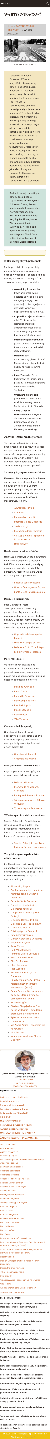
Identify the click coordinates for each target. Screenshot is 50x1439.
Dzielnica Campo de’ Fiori (27, 642)
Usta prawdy (21, 544)
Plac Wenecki (21, 714)
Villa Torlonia (21, 719)
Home (10, 26)
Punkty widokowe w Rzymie (29, 795)
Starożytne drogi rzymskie (28, 531)
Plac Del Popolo (22, 705)
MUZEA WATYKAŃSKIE (10, 1121)
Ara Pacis (19, 512)
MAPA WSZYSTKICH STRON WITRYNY (17, 1133)
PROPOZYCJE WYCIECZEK (25, 1086)
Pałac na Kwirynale (24, 686)
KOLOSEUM (5, 1117)
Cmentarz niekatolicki (25, 754)
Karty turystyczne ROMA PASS (14, 1113)
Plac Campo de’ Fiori (25, 700)
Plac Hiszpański (22, 709)
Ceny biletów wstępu (9, 1101)
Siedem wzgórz (22, 526)
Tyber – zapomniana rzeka (28, 808)
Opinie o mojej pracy (25, 1083)
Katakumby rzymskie (25, 517)
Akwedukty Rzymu (24, 507)
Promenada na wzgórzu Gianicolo (15, 1238)
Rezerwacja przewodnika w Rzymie (16, 1125)
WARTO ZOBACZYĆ (9, 1152)
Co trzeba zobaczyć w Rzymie (14, 1097)
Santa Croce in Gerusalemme (29, 591)
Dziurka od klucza (23, 782)
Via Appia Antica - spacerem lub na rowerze (20, 1280)
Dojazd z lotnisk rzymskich (12, 1105)
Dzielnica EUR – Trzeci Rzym (29, 647)
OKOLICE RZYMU (8, 1144)
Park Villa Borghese (24, 696)
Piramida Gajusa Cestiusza (28, 521)
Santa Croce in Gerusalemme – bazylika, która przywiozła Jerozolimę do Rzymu (27, 995)
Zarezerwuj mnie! (25, 1079)
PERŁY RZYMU (6, 1148)
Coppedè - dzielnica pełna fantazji (15, 1179)
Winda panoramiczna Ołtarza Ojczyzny (18, 1288)
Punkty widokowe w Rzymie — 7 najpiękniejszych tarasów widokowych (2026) (28, 983)
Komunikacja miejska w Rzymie (14, 1109)
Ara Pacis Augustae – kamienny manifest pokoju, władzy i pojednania (27, 894)
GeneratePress (31, 1437)
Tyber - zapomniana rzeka (12, 1272)
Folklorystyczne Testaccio (28, 651)
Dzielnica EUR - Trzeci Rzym (13, 1186)
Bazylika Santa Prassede (27, 582)
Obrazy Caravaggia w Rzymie (29, 587)
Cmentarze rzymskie (25, 758)
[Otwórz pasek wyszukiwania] (47, 3)
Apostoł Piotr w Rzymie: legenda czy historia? (22, 1383)
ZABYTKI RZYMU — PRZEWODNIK (19, 1137)
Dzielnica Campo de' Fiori (11, 1183)
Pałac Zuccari (21, 691)
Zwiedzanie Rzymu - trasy (12, 1292)
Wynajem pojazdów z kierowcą (14, 1129)
